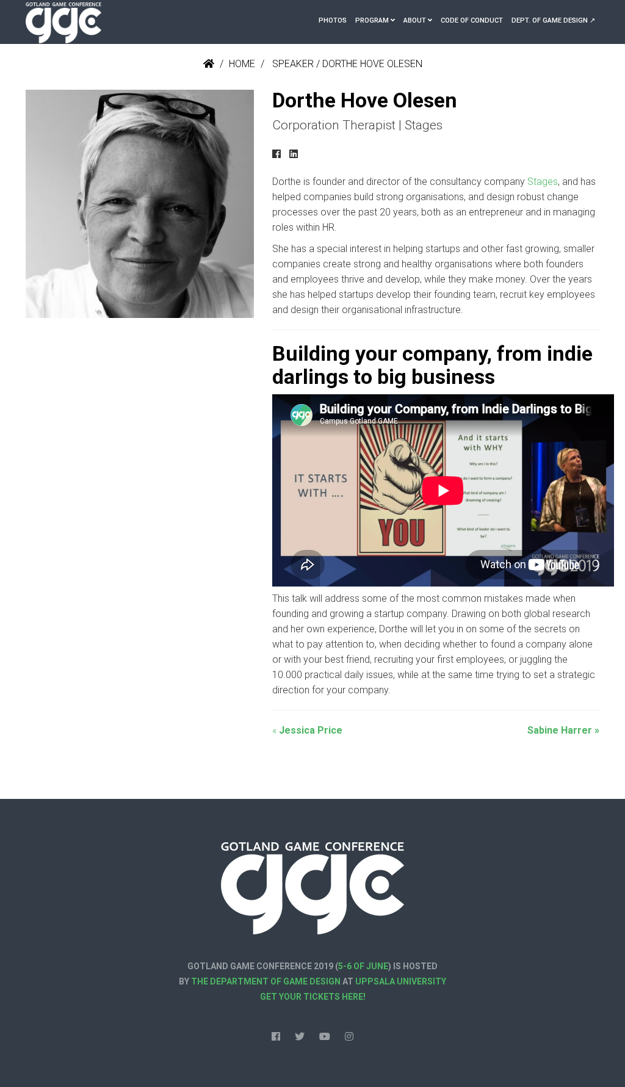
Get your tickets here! (313, 997)
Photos (333, 20)
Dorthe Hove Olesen (372, 64)
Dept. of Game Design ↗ (553, 20)
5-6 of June (363, 966)
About (414, 20)
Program (372, 20)
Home (242, 64)
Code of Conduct (472, 20)
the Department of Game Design (266, 981)
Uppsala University (400, 981)
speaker (293, 64)
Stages (542, 181)
